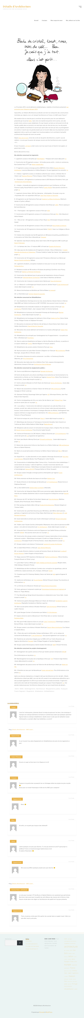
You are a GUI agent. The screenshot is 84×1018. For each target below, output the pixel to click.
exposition (74, 965)
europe (67, 964)
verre (75, 989)
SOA (48, 210)
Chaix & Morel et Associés (35, 326)
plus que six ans (23, 138)
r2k (48, 394)
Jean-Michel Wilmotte (44, 547)
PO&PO (50, 229)
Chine (75, 956)
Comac (30, 343)
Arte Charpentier (28, 358)
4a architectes (38, 580)
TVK (51, 659)
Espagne (67, 961)
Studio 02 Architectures (47, 505)
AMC (30, 121)
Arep (51, 347)
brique (70, 953)
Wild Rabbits (40, 159)
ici (65, 159)
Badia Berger (48, 424)
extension (66, 968)
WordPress (49, 1012)
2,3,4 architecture (60, 433)
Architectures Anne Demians (23, 182)
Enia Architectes (53, 499)
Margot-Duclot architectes (22, 260)
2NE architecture (64, 445)
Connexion (29, 941)
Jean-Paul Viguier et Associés (49, 195)
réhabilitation (69, 989)
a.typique (52, 290)
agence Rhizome (27, 176)
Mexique (66, 979)
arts (71, 950)
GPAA (22, 532)
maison (72, 976)
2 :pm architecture (36, 635)
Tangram (43, 237)
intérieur (74, 970)
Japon (70, 973)
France (72, 968)
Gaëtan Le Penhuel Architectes (31, 272)
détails (73, 959)
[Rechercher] (20, 942)
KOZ (48, 220)
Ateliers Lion (51, 478)
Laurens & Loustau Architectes (53, 544)
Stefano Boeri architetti (37, 488)
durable (69, 959)
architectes (72, 943)
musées (70, 979)
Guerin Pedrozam (19, 243)
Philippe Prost (58, 400)
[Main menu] (80, 7)
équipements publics (53, 689)
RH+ (57, 214)
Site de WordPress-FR (32, 949)
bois (66, 953)
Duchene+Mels (18, 618)
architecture (41, 689)
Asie (74, 950)
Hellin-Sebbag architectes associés (46, 563)
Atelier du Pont (55, 318)
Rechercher (8, 939)
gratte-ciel (66, 970)
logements (30, 691)
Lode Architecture (62, 284)
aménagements (30, 689)
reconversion (68, 986)
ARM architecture (53, 413)
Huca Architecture (55, 281)
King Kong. (30, 338)
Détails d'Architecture (17, 6)
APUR (64, 652)
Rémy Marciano (57, 513)
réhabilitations (49, 691)
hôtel (70, 970)
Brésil (73, 953)
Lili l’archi (28, 146)
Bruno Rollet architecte (59, 226)
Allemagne (70, 939)
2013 (17, 689)
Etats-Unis (73, 961)
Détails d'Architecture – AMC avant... (23, 729)
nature (74, 979)
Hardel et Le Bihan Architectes (51, 199)
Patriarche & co (18, 266)
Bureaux (66, 956)
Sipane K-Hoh (15, 736)
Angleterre (66, 943)
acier (65, 939)
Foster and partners (47, 670)
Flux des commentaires (32, 946)
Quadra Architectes (55, 246)
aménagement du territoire (70, 941)
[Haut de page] (77, 1011)
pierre (65, 984)
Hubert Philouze (16, 757)
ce (27, 436)
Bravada (41, 1012)
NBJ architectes (60, 350)
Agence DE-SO (29, 469)
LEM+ (57, 205)
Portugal (74, 984)
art (65, 950)
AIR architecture (56, 388)
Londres (66, 976)
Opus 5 (42, 418)
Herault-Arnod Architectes (24, 430)
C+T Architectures (52, 482)
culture (65, 959)
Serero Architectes (56, 383)
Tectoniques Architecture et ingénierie (53, 589)
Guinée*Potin (51, 377)
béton (70, 956)
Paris (65, 981)
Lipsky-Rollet (48, 187)
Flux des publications (31, 944)
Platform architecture (51, 557)
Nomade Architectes (47, 371)
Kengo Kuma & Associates (48, 586)
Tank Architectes (51, 606)
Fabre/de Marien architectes (31, 277)
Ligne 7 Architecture (50, 622)
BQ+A (60, 451)
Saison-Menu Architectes (54, 627)
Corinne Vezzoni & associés (37, 294)
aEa (54, 574)
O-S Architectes (52, 612)
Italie (65, 973)
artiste (67, 950)
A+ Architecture (42, 527)
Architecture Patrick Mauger (42, 364)
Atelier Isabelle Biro (37, 164)
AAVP (54, 645)
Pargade (30, 641)
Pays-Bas (75, 981)
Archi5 (50, 571)
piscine (69, 984)
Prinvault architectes (46, 439)
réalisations (39, 691)
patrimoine (70, 981)
